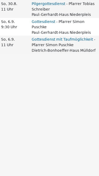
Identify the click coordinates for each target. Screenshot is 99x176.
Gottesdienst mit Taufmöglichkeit (62, 39)
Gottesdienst (43, 22)
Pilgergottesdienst (48, 4)
